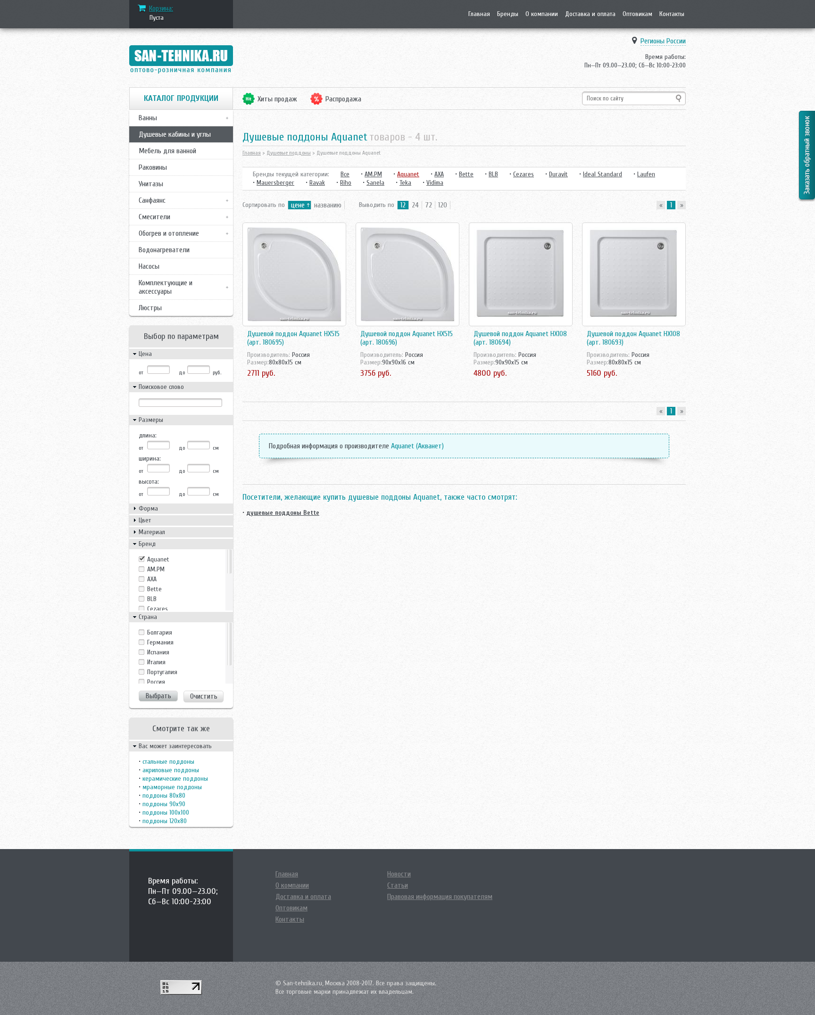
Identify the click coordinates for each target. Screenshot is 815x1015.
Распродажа (343, 99)
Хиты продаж (277, 99)
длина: (148, 435)
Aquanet (158, 559)
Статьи (397, 885)
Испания (158, 652)
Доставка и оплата (590, 14)
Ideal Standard (602, 174)
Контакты (671, 14)
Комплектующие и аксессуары (165, 287)
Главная (479, 14)
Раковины (153, 167)
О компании (541, 14)
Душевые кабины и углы (175, 134)
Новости (399, 874)
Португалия (162, 672)
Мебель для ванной (167, 151)
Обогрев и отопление (169, 233)
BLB (152, 599)
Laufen (646, 174)
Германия (160, 642)
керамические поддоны (175, 779)
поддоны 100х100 (165, 813)
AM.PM (156, 569)
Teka (405, 183)
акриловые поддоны (170, 770)
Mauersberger (275, 183)
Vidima (434, 183)
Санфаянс (152, 200)
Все (345, 174)
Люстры (150, 308)
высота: (149, 482)
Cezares (157, 609)
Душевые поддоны (288, 152)
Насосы (149, 266)
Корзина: (161, 8)
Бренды (507, 14)
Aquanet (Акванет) (417, 446)
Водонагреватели (164, 250)
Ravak (317, 183)
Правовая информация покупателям (439, 896)
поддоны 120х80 (164, 821)
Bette (154, 589)
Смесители (154, 217)
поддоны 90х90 (163, 804)
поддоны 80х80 (163, 796)
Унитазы (151, 184)
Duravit (558, 174)
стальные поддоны (168, 762)
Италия (156, 662)
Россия (156, 682)
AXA (152, 579)
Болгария (159, 632)
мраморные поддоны (172, 787)
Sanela (375, 183)
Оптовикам (637, 14)
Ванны (148, 118)
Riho (345, 183)
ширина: (150, 458)
